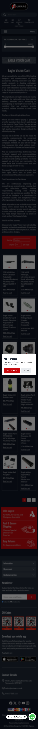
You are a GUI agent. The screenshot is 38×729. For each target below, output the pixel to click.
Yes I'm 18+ (10, 370)
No (25, 370)
